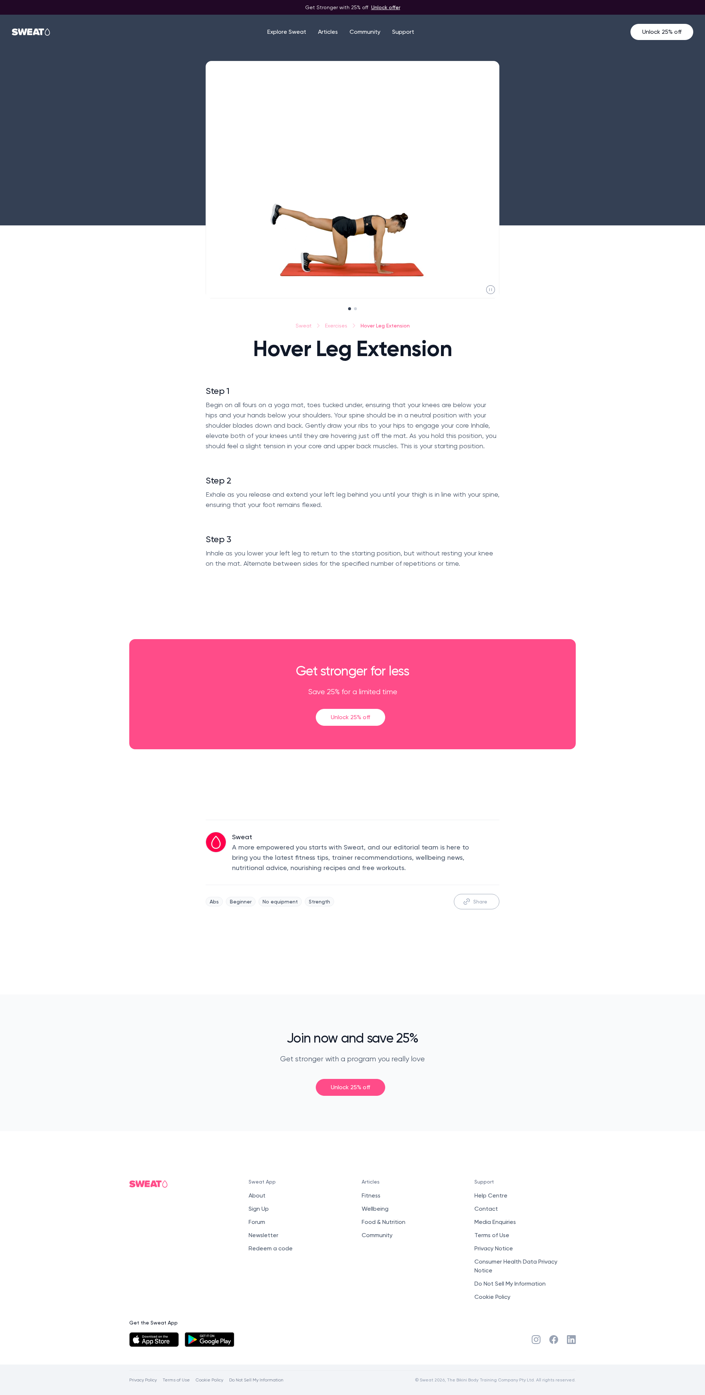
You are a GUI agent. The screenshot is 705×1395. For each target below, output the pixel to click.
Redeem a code (271, 1248)
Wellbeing (375, 1208)
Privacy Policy (143, 1380)
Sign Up (259, 1208)
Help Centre (490, 1195)
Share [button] (480, 901)
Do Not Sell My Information (510, 1283)
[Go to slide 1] (349, 308)
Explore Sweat (286, 31)
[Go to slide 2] (355, 308)
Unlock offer (385, 7)
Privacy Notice (493, 1248)
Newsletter (263, 1235)
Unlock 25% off (662, 31)
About (257, 1195)
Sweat (304, 326)
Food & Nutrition (383, 1221)
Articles (328, 31)
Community (365, 31)
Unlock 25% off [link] (350, 717)
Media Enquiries (495, 1221)
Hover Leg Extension (385, 325)
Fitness (371, 1195)
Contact (486, 1208)
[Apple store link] (154, 1339)
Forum (257, 1221)
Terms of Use (491, 1235)
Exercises (336, 326)
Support (403, 31)
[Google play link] (209, 1339)
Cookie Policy (492, 1296)
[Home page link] (31, 32)
